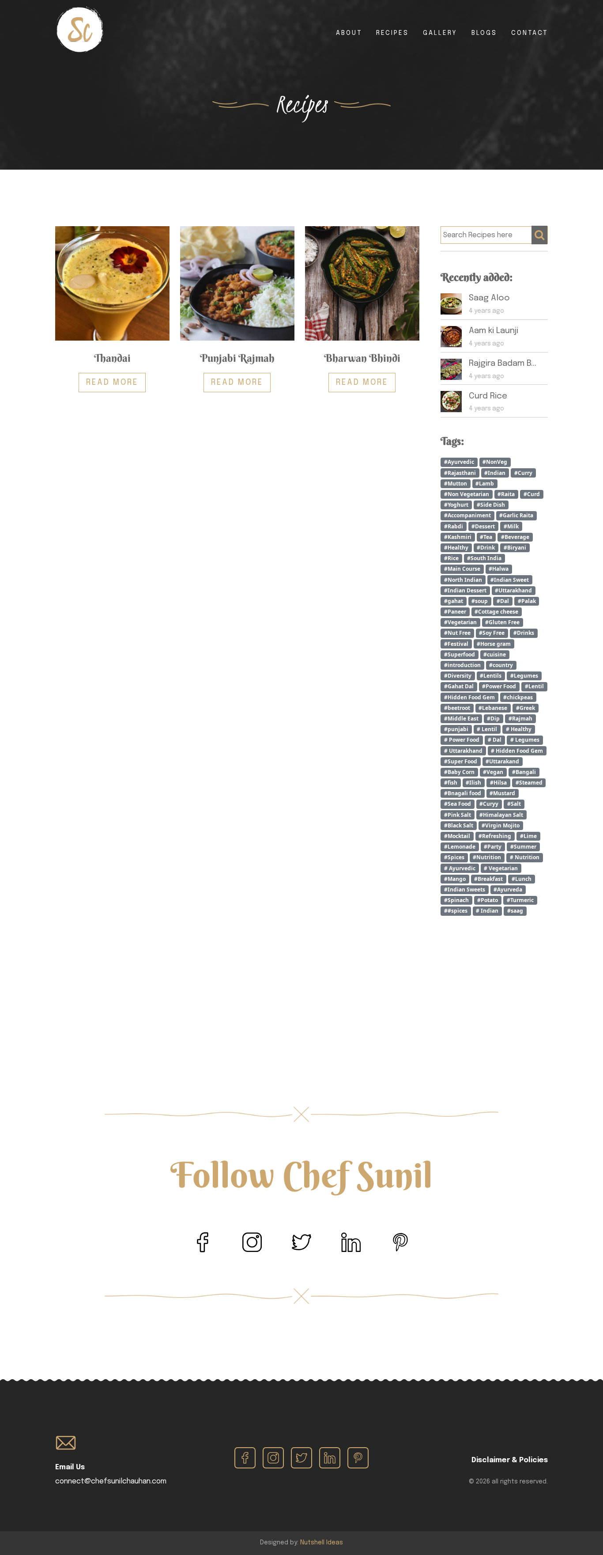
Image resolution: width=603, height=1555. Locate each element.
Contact (529, 33)
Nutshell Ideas (321, 1543)
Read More (112, 383)
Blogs (484, 33)
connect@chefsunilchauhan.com (110, 1481)
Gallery (440, 33)
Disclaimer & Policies (509, 1460)
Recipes (392, 33)
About (349, 33)
